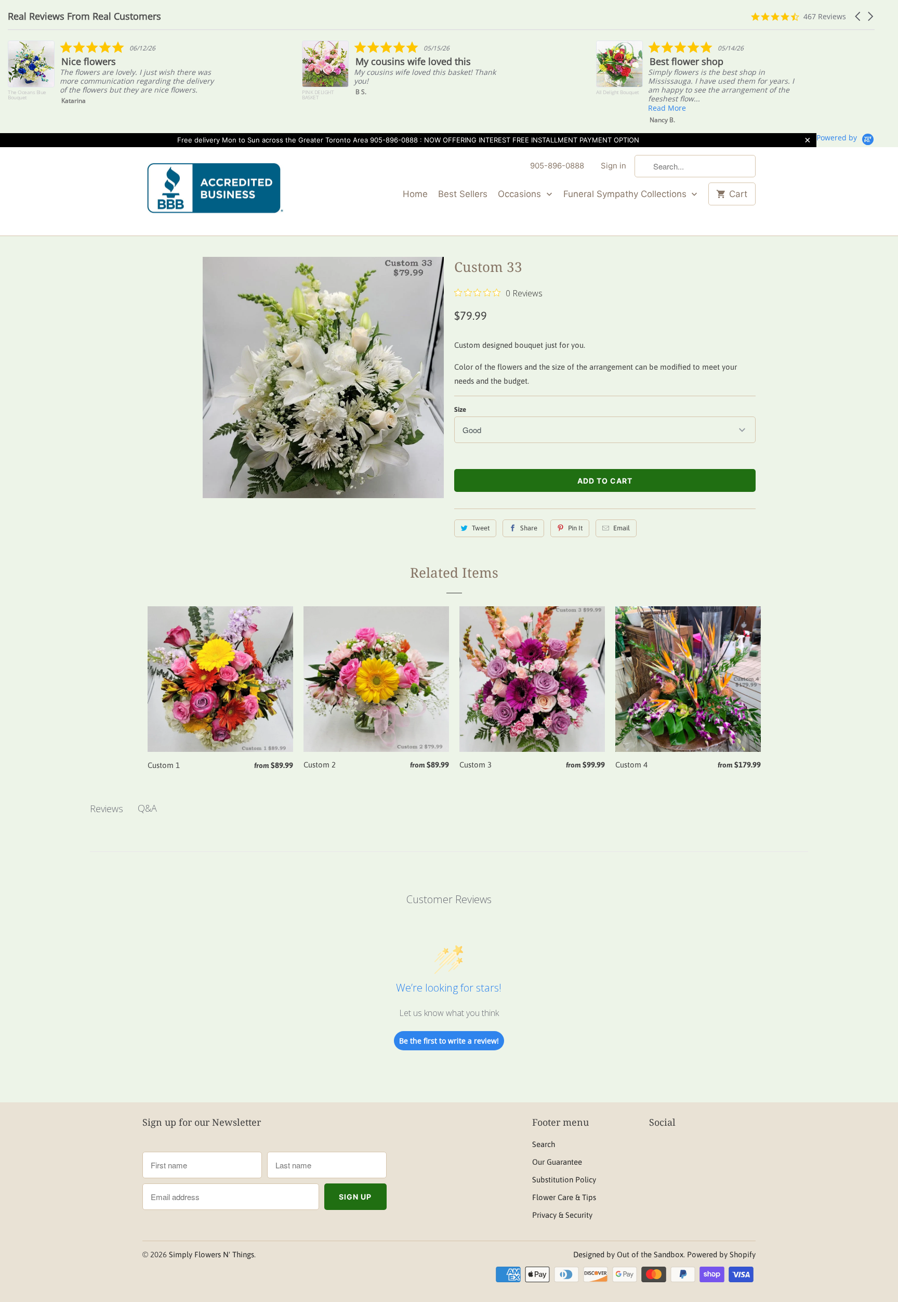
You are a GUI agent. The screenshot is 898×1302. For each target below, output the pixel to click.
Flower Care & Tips (564, 1197)
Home (415, 194)
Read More (583, 108)
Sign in (613, 166)
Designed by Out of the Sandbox (628, 1254)
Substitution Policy (564, 1179)
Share (528, 528)
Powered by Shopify (721, 1254)
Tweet (481, 528)
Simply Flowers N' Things (211, 1254)
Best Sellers (462, 194)
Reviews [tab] (106, 808)
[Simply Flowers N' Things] (215, 191)
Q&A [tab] (147, 808)
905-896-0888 (557, 166)
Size (460, 409)
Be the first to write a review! (449, 1041)
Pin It (575, 528)
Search (543, 1144)
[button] (858, 16)
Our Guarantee (557, 1161)
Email (621, 528)
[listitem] (322, 76)
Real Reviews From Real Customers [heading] (84, 16)
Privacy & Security (562, 1214)
